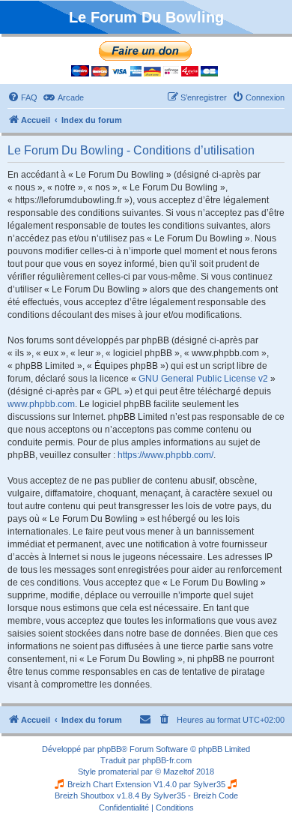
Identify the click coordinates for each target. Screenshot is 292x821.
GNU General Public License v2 (203, 378)
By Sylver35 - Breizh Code (190, 795)
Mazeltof (178, 771)
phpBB (109, 749)
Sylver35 (209, 784)
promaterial (118, 771)
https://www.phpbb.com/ (165, 455)
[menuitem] (22, 97)
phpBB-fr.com (167, 760)
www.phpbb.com (41, 404)
